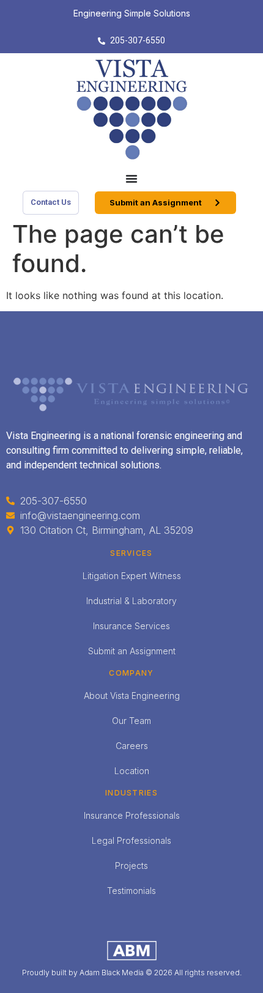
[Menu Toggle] (131, 178)
